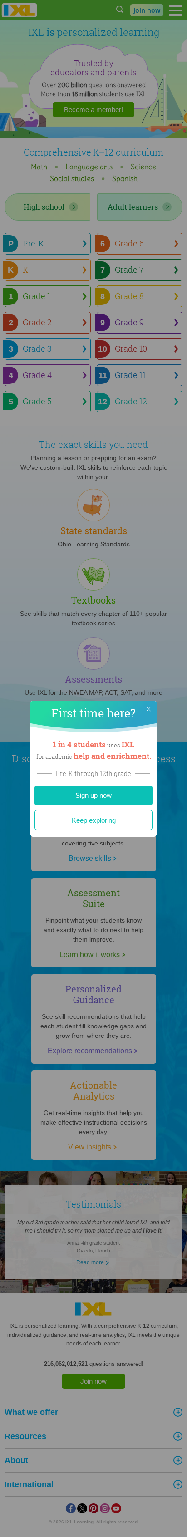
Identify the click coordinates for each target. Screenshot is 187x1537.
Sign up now (93, 795)
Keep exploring (94, 820)
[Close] (148, 709)
